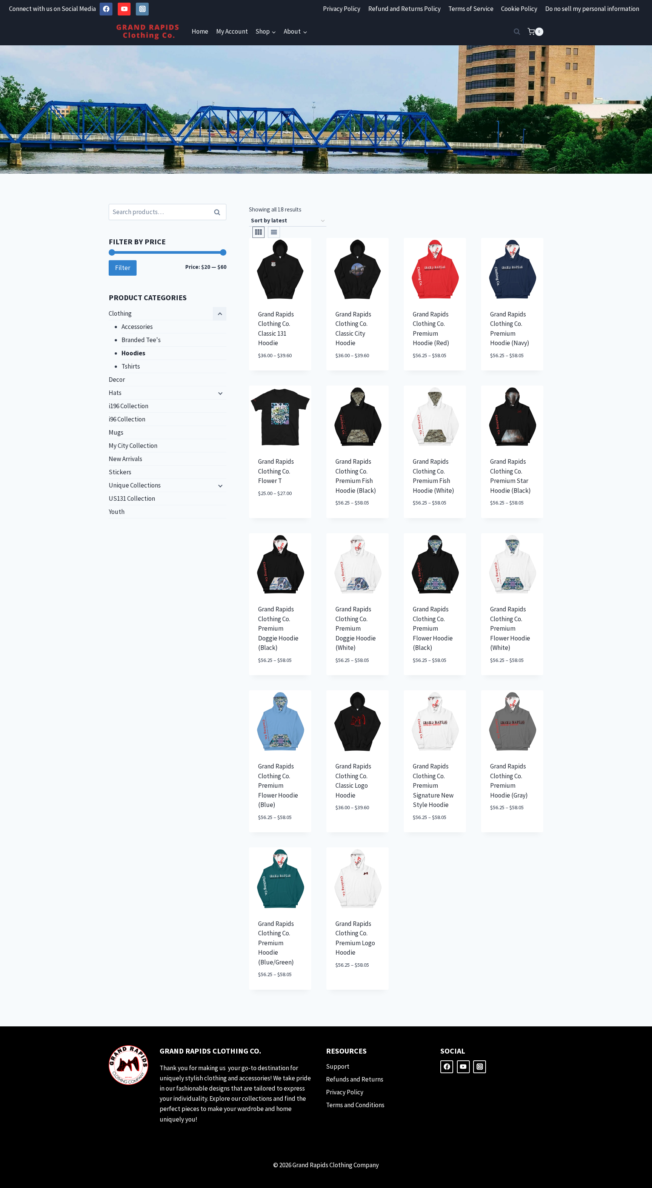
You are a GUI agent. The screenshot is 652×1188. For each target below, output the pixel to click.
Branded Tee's (141, 340)
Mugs (116, 432)
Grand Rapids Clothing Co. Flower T (276, 471)
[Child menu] (219, 314)
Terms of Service (471, 9)
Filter (122, 268)
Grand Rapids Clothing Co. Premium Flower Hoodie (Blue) (278, 785)
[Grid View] (258, 232)
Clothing (120, 313)
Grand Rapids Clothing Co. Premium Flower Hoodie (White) (510, 628)
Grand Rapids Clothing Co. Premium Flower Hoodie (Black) (433, 628)
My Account (232, 31)
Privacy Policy (341, 9)
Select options (270, 510)
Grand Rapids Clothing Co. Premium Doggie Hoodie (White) (355, 628)
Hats (115, 393)
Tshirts (130, 366)
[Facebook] (106, 9)
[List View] (274, 232)
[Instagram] (142, 9)
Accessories (137, 326)
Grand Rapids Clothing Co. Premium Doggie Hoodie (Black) (278, 628)
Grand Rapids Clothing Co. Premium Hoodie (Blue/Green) (276, 943)
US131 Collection (132, 498)
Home (200, 31)
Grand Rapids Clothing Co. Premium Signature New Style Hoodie (433, 785)
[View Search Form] (517, 32)
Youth (117, 512)
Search (219, 212)
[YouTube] (124, 9)
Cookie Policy (519, 9)
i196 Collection (128, 406)
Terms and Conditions (355, 1105)
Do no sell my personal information (592, 9)
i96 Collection (127, 419)
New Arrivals (125, 459)
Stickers (120, 472)
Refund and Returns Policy (404, 9)
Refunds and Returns (354, 1079)
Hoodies (133, 353)
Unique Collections (135, 485)
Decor (117, 379)
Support (337, 1066)
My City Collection (133, 445)
